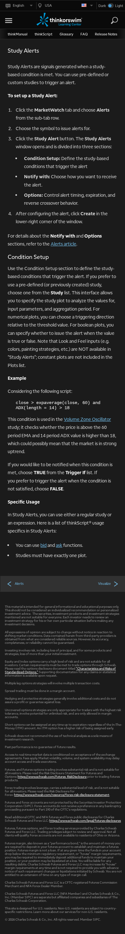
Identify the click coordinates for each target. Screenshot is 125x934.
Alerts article (63, 243)
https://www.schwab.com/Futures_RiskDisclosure (52, 776)
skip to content (16, 19)
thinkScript (43, 34)
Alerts (19, 583)
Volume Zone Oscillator (87, 419)
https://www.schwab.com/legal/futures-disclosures (85, 820)
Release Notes (106, 34)
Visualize (104, 583)
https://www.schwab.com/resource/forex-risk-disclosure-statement (61, 794)
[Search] (114, 20)
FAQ (84, 34)
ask (59, 545)
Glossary (66, 34)
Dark (102, 5)
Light (119, 5)
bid (43, 545)
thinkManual (18, 34)
